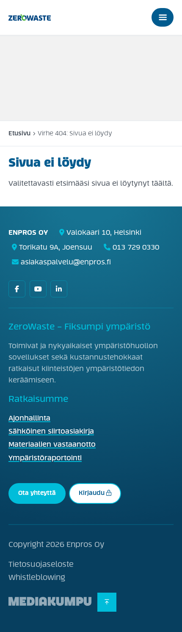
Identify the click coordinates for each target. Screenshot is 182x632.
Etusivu (19, 133)
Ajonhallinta (29, 418)
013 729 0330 (136, 247)
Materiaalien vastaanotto (52, 444)
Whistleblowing (36, 577)
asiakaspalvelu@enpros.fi (66, 262)
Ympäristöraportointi (45, 457)
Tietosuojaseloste (41, 564)
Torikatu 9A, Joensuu (55, 247)
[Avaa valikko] (163, 17)
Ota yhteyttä (37, 493)
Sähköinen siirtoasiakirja (51, 431)
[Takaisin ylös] (106, 602)
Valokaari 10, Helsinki (103, 232)
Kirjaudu (92, 493)
